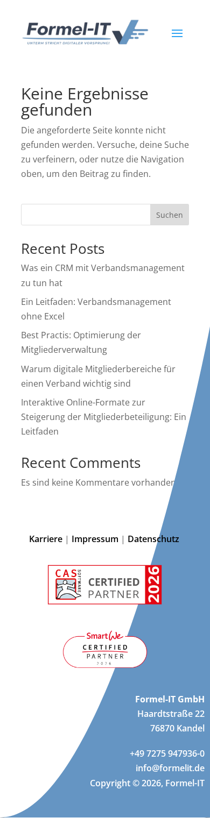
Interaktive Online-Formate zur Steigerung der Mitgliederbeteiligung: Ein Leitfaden (103, 416)
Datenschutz (154, 539)
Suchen (169, 215)
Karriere (45, 539)
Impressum (95, 539)
